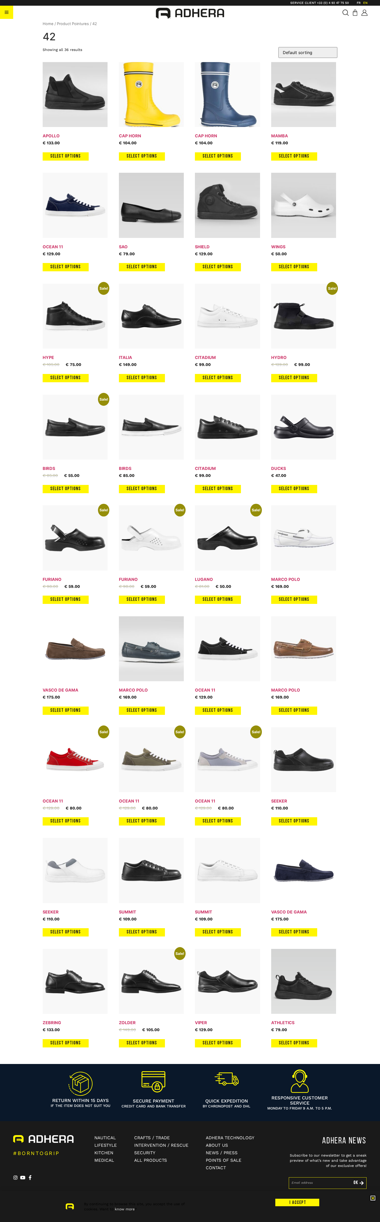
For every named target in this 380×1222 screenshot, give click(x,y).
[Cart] (355, 13)
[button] (6, 12)
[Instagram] (15, 1177)
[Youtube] (22, 1177)
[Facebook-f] (30, 1177)
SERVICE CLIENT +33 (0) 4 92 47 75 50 (319, 3)
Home (48, 23)
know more (125, 1209)
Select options (65, 156)
